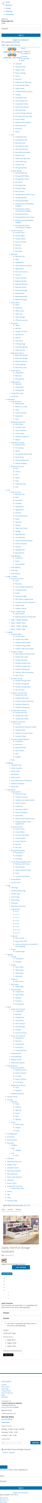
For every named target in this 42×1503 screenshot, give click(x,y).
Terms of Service (7, 1393)
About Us (9, 5)
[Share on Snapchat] (10, 1296)
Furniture (10, 1209)
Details (6, 1313)
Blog (3, 1395)
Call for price (21, 1267)
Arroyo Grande (7, 1407)
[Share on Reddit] (10, 1299)
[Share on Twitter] (6, 1281)
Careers (8, 8)
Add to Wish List (6, 1273)
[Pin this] (6, 1287)
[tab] (21, 1313)
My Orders (3, 1502)
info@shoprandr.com (9, 1413)
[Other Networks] (6, 1290)
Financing (9, 11)
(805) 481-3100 (25, 1205)
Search (23, 48)
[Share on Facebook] (6, 1278)
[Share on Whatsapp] (10, 1292)
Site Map (5, 1397)
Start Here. (16, 42)
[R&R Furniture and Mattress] (12, 53)
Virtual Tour (10, 14)
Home (8, 2)
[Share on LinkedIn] (6, 1284)
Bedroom (18, 1209)
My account (4, 1498)
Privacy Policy (6, 1391)
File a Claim (5, 1387)
